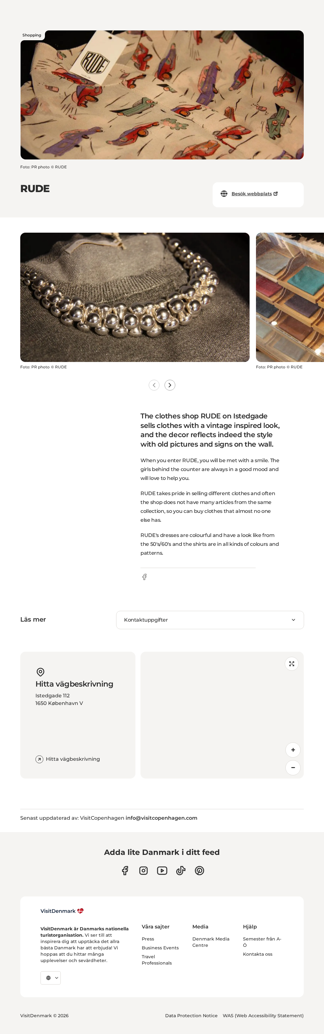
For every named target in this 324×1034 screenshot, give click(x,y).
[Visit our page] (143, 870)
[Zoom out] (293, 767)
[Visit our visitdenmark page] (162, 870)
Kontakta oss (257, 954)
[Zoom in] (293, 750)
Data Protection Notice (191, 1015)
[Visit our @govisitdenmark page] (180, 870)
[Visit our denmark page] (124, 870)
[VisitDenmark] (62, 911)
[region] (222, 715)
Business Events (160, 948)
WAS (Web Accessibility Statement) (263, 1015)
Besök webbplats (252, 194)
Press (148, 939)
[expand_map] (292, 664)
